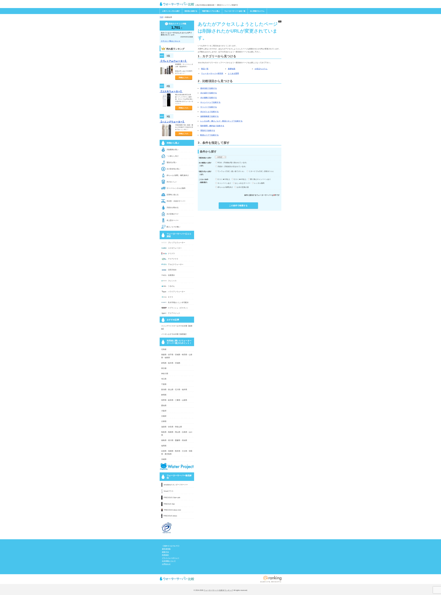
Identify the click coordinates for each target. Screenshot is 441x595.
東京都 (163, 368)
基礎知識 (231, 69)
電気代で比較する (207, 130)
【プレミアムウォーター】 (173, 61)
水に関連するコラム (257, 11)
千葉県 (163, 384)
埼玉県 (163, 379)
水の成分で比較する (208, 93)
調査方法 (165, 552)
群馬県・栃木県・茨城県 (170, 363)
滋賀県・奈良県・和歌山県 (171, 427)
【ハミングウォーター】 (172, 121)
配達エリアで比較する (209, 135)
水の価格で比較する (208, 98)
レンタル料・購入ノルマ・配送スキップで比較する (221, 121)
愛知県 (163, 405)
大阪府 (163, 411)
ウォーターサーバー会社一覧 (234, 11)
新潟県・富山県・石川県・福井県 (174, 389)
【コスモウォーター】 (171, 91)
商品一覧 (204, 69)
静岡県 (163, 395)
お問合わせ (166, 564)
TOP (161, 17)
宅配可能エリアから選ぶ (211, 11)
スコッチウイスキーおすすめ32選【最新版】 (176, 327)
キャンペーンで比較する (210, 102)
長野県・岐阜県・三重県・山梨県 (174, 400)
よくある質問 (233, 73)
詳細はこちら (183, 77)
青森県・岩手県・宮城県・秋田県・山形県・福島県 (176, 356)
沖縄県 (163, 459)
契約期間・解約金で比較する (212, 126)
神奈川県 (164, 373)
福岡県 (163, 446)
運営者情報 (166, 549)
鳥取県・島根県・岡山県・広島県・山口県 (176, 433)
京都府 (163, 416)
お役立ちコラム (261, 69)
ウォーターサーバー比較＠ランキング (218, 590)
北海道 (163, 349)
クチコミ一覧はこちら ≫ (170, 41)
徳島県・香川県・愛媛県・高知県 (174, 440)
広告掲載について (169, 561)
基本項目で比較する (208, 88)
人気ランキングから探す (171, 11)
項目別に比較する (190, 11)
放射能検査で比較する (209, 116)
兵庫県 (163, 421)
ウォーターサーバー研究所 (212, 73)
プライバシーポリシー (170, 558)
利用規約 (165, 555)
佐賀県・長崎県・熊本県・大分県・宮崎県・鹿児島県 (176, 452)
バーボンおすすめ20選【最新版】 (174, 334)
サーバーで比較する (208, 107)
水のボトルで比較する (209, 112)
